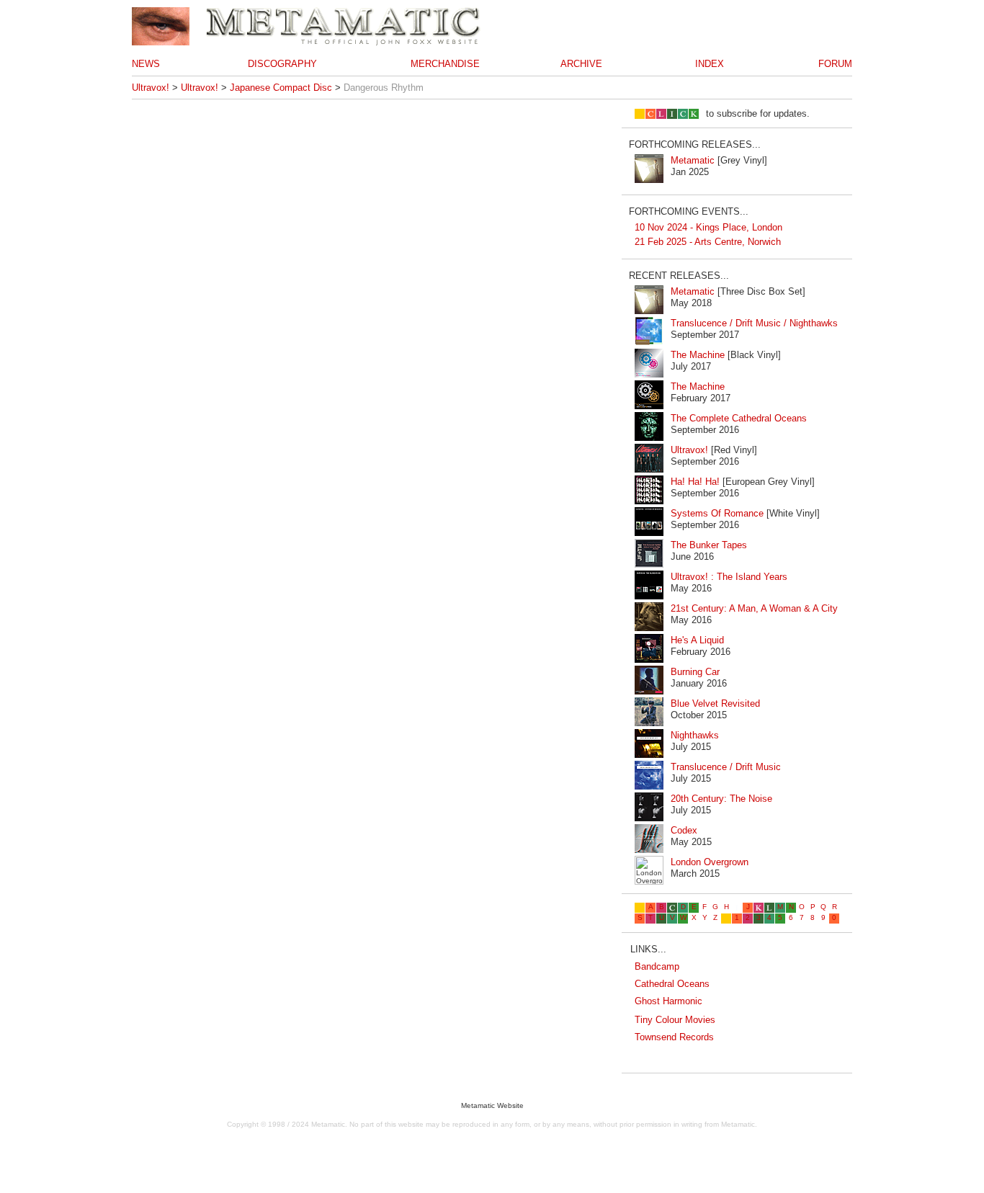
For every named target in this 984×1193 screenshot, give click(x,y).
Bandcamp (657, 966)
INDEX (709, 63)
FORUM (835, 63)
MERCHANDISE (445, 63)
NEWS (146, 63)
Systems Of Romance (717, 513)
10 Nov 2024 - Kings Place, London (708, 227)
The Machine (698, 354)
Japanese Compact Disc (281, 87)
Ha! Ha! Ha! (695, 481)
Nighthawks (695, 735)
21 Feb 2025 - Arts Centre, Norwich (708, 241)
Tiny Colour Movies (675, 1019)
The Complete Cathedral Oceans (739, 418)
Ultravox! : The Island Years (729, 576)
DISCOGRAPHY (282, 63)
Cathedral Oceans (672, 983)
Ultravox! (150, 87)
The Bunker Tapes (709, 545)
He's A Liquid (697, 640)
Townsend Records (674, 1037)
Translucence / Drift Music (726, 766)
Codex (684, 830)
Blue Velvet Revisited (715, 703)
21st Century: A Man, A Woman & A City (754, 608)
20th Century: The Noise (721, 798)
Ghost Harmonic (668, 1001)
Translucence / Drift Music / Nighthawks (754, 323)
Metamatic (693, 160)
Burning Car (695, 671)
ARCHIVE (581, 63)
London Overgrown (709, 862)
